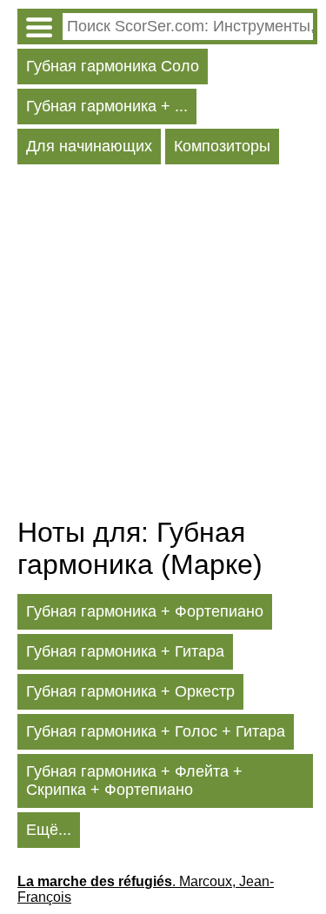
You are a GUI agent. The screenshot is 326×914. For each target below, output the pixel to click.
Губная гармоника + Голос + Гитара (155, 731)
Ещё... (48, 829)
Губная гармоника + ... (107, 106)
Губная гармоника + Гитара (125, 651)
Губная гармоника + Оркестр (130, 691)
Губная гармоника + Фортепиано (144, 611)
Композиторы (222, 146)
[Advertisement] (163, 345)
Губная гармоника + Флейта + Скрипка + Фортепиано (134, 780)
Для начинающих (89, 146)
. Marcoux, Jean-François (145, 889)
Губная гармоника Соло (112, 66)
